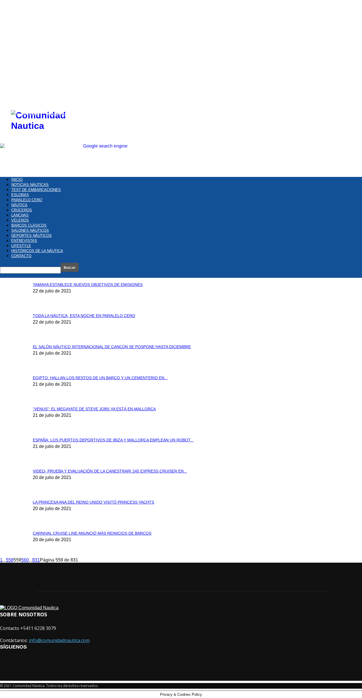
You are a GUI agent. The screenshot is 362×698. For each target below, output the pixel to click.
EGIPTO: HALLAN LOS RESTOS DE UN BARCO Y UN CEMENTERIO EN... (100, 378)
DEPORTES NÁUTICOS (31, 235)
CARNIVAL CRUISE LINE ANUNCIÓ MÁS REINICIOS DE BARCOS (92, 533)
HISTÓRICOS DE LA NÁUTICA (37, 251)
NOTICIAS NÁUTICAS (30, 185)
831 (36, 560)
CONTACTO (21, 256)
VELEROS (20, 220)
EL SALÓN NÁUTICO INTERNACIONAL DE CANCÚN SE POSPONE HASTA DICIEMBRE (112, 346)
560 (25, 560)
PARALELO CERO (26, 200)
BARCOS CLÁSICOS (29, 225)
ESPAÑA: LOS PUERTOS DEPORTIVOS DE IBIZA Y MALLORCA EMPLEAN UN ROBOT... (113, 440)
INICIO (17, 179)
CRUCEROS (21, 210)
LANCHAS (20, 215)
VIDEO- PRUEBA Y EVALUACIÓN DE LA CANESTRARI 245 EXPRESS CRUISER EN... (110, 471)
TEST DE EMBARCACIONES (36, 190)
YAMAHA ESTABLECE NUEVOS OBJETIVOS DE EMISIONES (88, 284)
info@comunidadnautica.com (59, 640)
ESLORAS (20, 195)
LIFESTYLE (21, 246)
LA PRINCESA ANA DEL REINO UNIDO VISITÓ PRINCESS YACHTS (93, 502)
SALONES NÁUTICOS (30, 230)
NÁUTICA (19, 205)
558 (10, 560)
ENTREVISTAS (24, 241)
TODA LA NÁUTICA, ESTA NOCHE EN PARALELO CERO (84, 315)
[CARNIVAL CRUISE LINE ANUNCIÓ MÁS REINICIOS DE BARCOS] (14, 18)
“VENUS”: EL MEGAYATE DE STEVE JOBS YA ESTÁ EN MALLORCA (94, 409)
